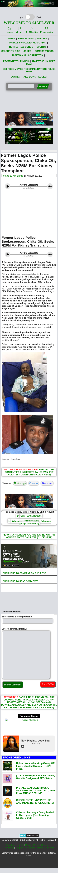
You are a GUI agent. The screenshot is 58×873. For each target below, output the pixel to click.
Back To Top (48, 684)
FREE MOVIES (26, 38)
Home (9, 32)
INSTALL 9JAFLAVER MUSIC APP (27, 42)
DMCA (20, 845)
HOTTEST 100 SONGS (21, 47)
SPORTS (41, 47)
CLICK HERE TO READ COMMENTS (20, 581)
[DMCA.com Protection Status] (29, 837)
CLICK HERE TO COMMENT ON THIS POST (24, 573)
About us (11, 845)
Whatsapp (21, 483)
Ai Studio (32, 32)
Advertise (9, 847)
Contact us (46, 845)
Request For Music (26, 847)
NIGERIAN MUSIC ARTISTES (27, 55)
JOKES (27, 51)
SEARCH (43, 86)
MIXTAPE (42, 38)
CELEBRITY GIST (10, 51)
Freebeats (46, 32)
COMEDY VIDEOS (44, 51)
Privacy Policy (32, 845)
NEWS (11, 38)
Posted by (7, 175)
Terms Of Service (45, 847)
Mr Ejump (18, 175)
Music (19, 32)
